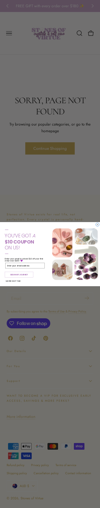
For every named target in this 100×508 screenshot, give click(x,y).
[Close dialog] (97, 224)
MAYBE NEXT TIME (13, 281)
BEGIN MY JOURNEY (19, 274)
